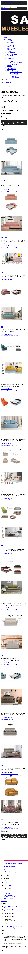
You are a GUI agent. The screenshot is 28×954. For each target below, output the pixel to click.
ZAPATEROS (14, 75)
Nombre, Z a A (5, 122)
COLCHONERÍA (13, 58)
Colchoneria (7, 881)
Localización (7, 82)
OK (2, 107)
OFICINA (9, 66)
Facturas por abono (10, 909)
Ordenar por (4, 118)
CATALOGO (8, 39)
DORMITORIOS (12, 48)
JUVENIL (9, 57)
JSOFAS (4, 181)
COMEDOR (11, 42)
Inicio (5, 37)
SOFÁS (9, 51)
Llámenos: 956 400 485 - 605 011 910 (15, 925)
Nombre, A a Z (19, 121)
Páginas (3, 125)
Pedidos (6, 908)
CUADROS (13, 76)
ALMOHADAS (14, 64)
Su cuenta (4, 901)
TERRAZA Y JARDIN (13, 78)
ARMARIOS (10, 49)
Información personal (10, 906)
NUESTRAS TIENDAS (10, 898)
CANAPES (13, 61)
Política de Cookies (9, 896)
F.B (2, 272)
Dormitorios (7, 885)
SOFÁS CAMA (11, 52)
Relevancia (11, 121)
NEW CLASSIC (11, 69)
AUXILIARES (12, 70)
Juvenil (6, 884)
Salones (6, 882)
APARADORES (11, 46)
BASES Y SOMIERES (16, 63)
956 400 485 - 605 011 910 (8, 1)
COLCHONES (14, 60)
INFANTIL (10, 67)
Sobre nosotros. (8, 895)
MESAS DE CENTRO (16, 72)
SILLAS (12, 45)
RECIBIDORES (14, 73)
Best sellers (4, 121)
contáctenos (8, 81)
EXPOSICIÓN (8, 79)
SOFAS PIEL (10, 55)
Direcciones (7, 911)
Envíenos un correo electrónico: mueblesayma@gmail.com (14, 927)
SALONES (10, 40)
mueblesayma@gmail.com (9, 2)
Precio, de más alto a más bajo (12, 124)
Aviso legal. (7, 893)
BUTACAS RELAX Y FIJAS (14, 54)
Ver (2, 116)
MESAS (12, 43)
